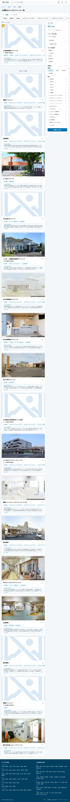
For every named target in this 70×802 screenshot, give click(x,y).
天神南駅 (45, 787)
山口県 (3, 782)
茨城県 (9, 7)
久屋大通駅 (46, 782)
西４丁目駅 (45, 793)
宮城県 (6, 766)
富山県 (3, 773)
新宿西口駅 (38, 768)
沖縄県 (14, 790)
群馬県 (22, 770)
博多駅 (37, 787)
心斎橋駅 (51, 777)
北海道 (3, 766)
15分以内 (51, 73)
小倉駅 (58, 787)
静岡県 (3, 775)
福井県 (25, 773)
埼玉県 (6, 770)
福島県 (17, 766)
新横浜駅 (63, 771)
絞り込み (5, 18)
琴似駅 (59, 793)
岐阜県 (10, 773)
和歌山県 (15, 779)
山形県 (10, 766)
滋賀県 (26, 779)
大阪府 (18, 779)
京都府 (6, 779)
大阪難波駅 (56, 777)
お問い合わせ (55, 799)
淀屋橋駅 (42, 777)
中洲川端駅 (54, 787)
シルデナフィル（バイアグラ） (29, 18)
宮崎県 (10, 790)
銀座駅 (47, 766)
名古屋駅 (38, 782)
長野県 (28, 773)
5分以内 (57, 70)
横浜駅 (37, 771)
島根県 (10, 782)
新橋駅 (56, 766)
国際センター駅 (58, 782)
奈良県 (22, 779)
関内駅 (50, 771)
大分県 (6, 790)
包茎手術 (12, 18)
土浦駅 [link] (19, 7)
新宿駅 (37, 766)
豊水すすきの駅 (39, 794)
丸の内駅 (38, 784)
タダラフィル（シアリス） (43, 18)
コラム (44, 799)
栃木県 (14, 770)
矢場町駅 (52, 782)
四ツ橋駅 (38, 778)
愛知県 (14, 773)
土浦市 (14, 7)
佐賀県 (3, 790)
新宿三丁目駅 (43, 766)
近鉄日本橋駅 (62, 777)
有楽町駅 (52, 766)
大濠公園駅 (38, 789)
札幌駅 (41, 793)
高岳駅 (42, 784)
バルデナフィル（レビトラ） (58, 18)
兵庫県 (10, 779)
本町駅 (42, 778)
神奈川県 (18, 770)
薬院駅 (49, 787)
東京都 (10, 770)
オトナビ (3, 7)
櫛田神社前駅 (64, 787)
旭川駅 (45, 794)
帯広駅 (56, 793)
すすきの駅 (51, 793)
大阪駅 (37, 777)
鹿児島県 (29, 790)
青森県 (25, 766)
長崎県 (25, 790)
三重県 (3, 779)
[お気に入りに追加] (42, 50)
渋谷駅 (65, 766)
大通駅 (37, 793)
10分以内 (64, 70)
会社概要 (49, 799)
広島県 (14, 782)
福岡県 (21, 790)
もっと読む (6, 62)
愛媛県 (6, 786)
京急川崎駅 (42, 771)
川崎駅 (46, 771)
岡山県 (6, 782)
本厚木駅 (55, 771)
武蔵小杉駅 (38, 773)
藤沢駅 (58, 771)
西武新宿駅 (60, 766)
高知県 (14, 786)
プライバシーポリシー (63, 799)
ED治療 (18, 18)
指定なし (51, 70)
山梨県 (6, 773)
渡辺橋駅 (46, 777)
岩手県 (14, 766)
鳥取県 (17, 782)
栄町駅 (42, 782)
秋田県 (21, 766)
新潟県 (17, 773)
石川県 (21, 773)
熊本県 (17, 790)
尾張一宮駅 (64, 782)
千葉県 (3, 770)
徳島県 (3, 786)
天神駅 (41, 787)
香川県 (10, 786)
